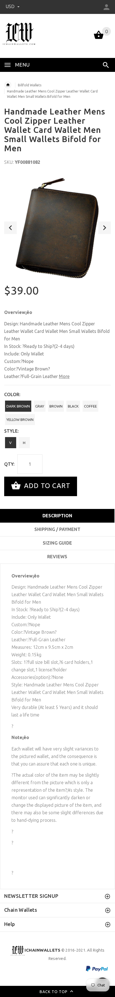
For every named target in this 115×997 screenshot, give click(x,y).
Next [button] (104, 227)
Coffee (90, 406)
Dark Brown (18, 406)
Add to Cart (46, 485)
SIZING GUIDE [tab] (57, 542)
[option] (57, 227)
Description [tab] (57, 515)
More (64, 376)
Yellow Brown (19, 419)
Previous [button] (10, 227)
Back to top (54, 991)
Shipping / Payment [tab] (57, 529)
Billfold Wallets (29, 85)
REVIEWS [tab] (57, 556)
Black (73, 406)
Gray (39, 406)
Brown (56, 406)
